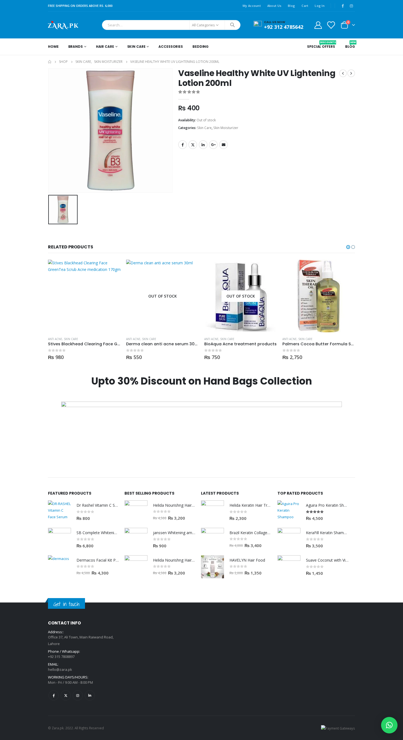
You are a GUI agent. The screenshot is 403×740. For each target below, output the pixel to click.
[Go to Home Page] (49, 61)
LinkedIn (203, 144)
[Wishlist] (331, 25)
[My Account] (318, 25)
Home (53, 46)
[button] (348, 247)
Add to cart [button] (268, 269)
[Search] (232, 25)
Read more (112, 269)
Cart (305, 6)
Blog (291, 6)
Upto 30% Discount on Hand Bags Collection (201, 381)
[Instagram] (351, 5)
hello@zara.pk (60, 669)
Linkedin (90, 695)
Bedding (200, 46)
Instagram (78, 695)
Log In (320, 6)
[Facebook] (342, 5)
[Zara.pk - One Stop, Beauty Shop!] (63, 25)
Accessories (170, 46)
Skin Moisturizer (225, 127)
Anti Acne (55, 339)
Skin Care (136, 46)
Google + (213, 144)
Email (223, 144)
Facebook (182, 144)
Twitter (192, 144)
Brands (75, 46)
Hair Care (105, 46)
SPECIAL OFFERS (321, 45)
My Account (252, 6)
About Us (274, 6)
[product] (240, 296)
